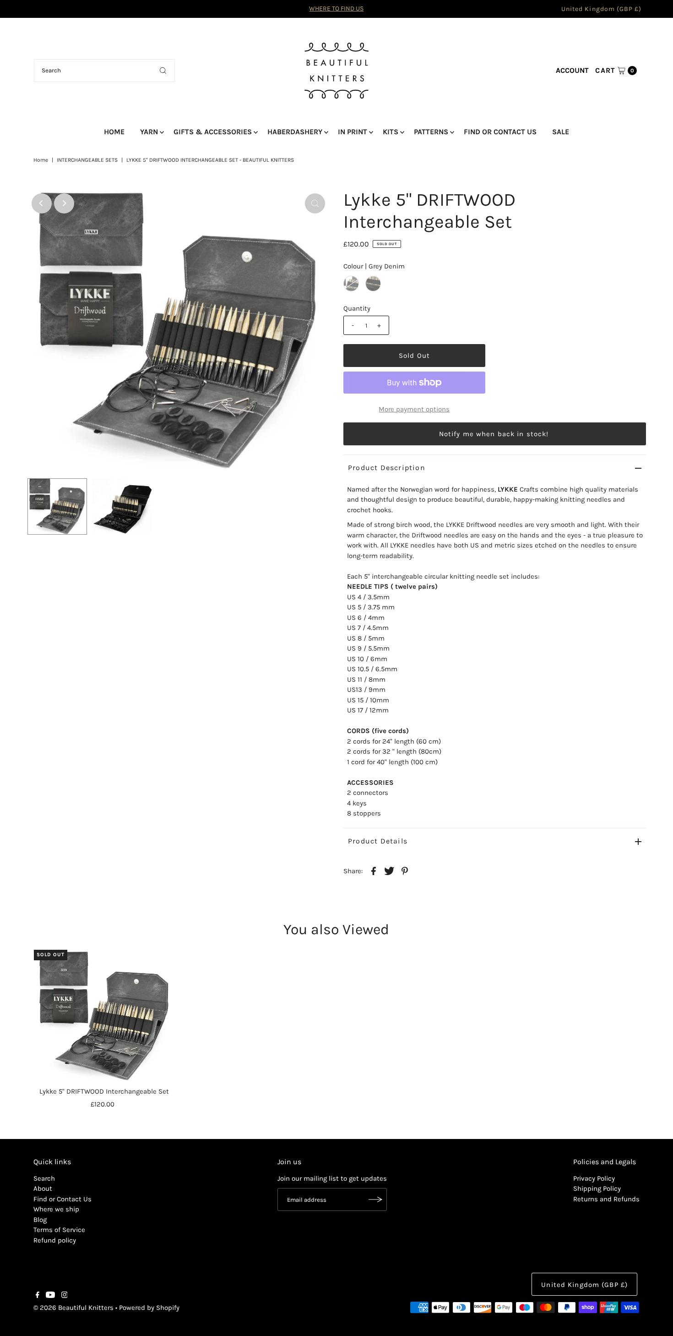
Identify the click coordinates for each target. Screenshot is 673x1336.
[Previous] (42, 203)
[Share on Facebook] (373, 870)
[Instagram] (64, 1296)
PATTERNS (431, 131)
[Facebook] (37, 1296)
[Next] (64, 203)
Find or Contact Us (62, 1199)
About (42, 1188)
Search (44, 1178)
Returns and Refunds (606, 1199)
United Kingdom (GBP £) (601, 9)
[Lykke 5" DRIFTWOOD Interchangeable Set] (104, 1016)
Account (572, 70)
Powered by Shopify (149, 1307)
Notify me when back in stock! (494, 434)
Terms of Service (59, 1230)
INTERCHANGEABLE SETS (87, 160)
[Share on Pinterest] (405, 870)
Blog (40, 1220)
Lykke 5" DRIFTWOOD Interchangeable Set (104, 1091)
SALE (560, 131)
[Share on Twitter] (389, 870)
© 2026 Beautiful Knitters (73, 1307)
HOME (114, 131)
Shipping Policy (597, 1188)
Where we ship (56, 1209)
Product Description (386, 467)
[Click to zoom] (315, 203)
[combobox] (104, 70)
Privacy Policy (594, 1178)
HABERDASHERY (294, 131)
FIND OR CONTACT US (500, 131)
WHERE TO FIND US (336, 8)
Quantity (356, 308)
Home (40, 160)
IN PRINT (352, 131)
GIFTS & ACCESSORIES (213, 131)
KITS (390, 131)
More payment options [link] (414, 409)
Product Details (377, 841)
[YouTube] (50, 1296)
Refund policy (54, 1240)
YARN (149, 131)
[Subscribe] (375, 1199)
